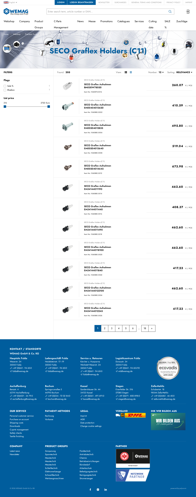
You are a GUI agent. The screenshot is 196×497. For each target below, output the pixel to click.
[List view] (131, 72)
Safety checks (16, 432)
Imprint (188, 2)
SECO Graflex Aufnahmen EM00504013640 (97, 147)
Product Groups (39, 24)
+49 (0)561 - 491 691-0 (93, 395)
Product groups (56, 446)
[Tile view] (126, 72)
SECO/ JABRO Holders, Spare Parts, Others (68, 34)
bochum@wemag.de (56, 399)
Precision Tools (31, 34)
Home (6, 34)
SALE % (167, 24)
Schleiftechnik (51, 468)
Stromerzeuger (86, 478)
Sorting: (171, 72)
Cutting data (153, 24)
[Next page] (151, 328)
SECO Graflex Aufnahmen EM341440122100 (97, 289)
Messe (92, 21)
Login (60, 2)
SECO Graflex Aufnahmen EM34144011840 (97, 269)
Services (139, 21)
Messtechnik (50, 457)
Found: (60, 72)
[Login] (187, 11)
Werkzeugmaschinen (54, 478)
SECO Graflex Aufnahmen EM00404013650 (97, 106)
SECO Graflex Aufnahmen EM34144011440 (97, 208)
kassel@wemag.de (91, 399)
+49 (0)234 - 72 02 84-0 (58, 395)
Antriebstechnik (86, 454)
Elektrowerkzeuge (53, 471)
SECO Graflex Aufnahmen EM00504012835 (97, 127)
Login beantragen (81, 2)
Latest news (15, 451)
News (80, 21)
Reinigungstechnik (88, 475)
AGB (82, 419)
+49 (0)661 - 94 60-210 (129, 368)
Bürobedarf (85, 464)
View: (119, 72)
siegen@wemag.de (127, 399)
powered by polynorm (178, 488)
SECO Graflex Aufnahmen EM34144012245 (97, 310)
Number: (152, 72)
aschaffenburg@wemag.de (24, 399)
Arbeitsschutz (86, 468)
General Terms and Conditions (146, 2)
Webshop (17, 34)
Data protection (87, 422)
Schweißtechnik (52, 475)
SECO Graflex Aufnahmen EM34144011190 (97, 188)
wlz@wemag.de (125, 371)
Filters (8, 72)
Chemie (83, 457)
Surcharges (120, 2)
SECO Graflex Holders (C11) (94, 80)
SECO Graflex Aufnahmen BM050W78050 (97, 86)
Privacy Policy (173, 2)
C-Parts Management (61, 24)
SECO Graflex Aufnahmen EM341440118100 (97, 249)
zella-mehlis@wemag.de (164, 399)
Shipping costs (16, 422)
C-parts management (19, 429)
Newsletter (103, 2)
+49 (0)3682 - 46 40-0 (163, 395)
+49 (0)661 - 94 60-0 (22, 368)
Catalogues (123, 21)
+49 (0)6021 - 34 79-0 (22, 395)
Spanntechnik (51, 454)
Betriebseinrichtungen (89, 461)
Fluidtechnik (85, 451)
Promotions (106, 21)
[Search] (170, 12)
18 (145, 328)
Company (24, 21)
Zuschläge (181, 21)
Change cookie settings (91, 426)
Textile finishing (17, 436)
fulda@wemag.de (20, 371)
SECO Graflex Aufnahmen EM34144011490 (97, 228)
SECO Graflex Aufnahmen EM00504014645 (97, 167)
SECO (44, 34)
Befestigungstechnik (88, 471)
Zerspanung (50, 451)
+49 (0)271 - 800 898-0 (129, 395)
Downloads (15, 426)
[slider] (5, 106)
